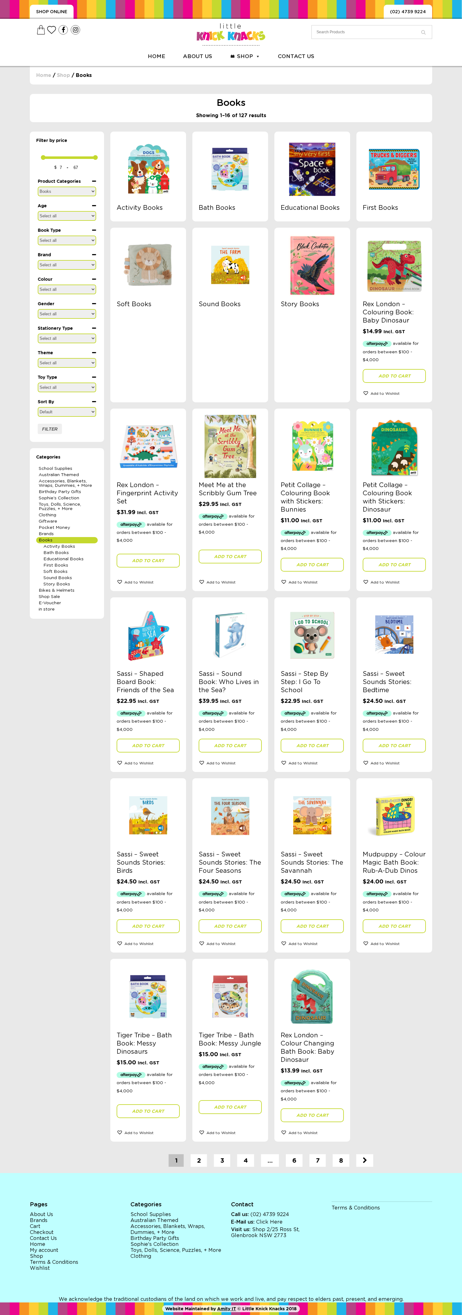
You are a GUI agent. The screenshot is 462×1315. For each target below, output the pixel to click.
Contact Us (296, 56)
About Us (197, 56)
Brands (46, 534)
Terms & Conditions (54, 1262)
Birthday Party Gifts (60, 492)
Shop (245, 56)
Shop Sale (49, 597)
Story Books (56, 584)
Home (156, 56)
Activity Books (59, 546)
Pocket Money (54, 527)
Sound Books (57, 578)
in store (47, 609)
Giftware (48, 521)
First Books (55, 565)
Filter (50, 429)
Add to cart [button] (394, 375)
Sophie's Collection (59, 498)
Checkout (41, 1232)
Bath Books (56, 553)
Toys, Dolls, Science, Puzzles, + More (60, 506)
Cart (35, 1226)
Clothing (47, 515)
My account (44, 1250)
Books (45, 540)
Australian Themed (59, 475)
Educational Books (63, 559)
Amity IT (226, 1309)
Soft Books (55, 571)
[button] (394, 393)
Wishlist (40, 1268)
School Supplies (55, 468)
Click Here (269, 1222)
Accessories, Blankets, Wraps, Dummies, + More (65, 483)
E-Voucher (50, 603)
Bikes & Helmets (56, 590)
